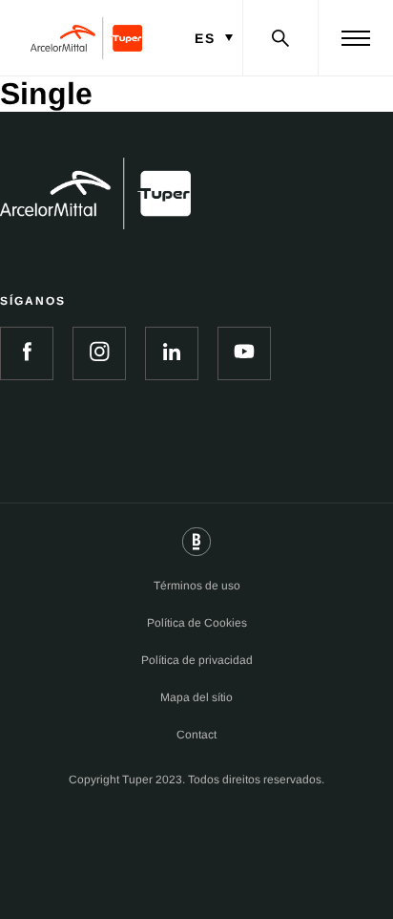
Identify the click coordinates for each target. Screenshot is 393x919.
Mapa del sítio (196, 697)
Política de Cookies (197, 623)
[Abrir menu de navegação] (356, 38)
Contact (196, 734)
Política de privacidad (197, 660)
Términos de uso (197, 585)
